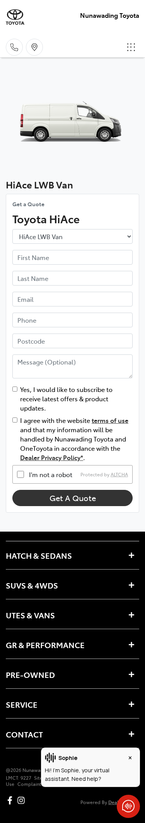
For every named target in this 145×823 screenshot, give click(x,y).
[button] (131, 47)
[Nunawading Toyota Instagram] (22, 800)
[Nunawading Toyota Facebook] (11, 800)
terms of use (110, 420)
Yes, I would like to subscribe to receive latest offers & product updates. (66, 398)
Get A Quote (72, 498)
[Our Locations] (34, 47)
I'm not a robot (50, 474)
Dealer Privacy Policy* (51, 457)
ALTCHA (119, 474)
